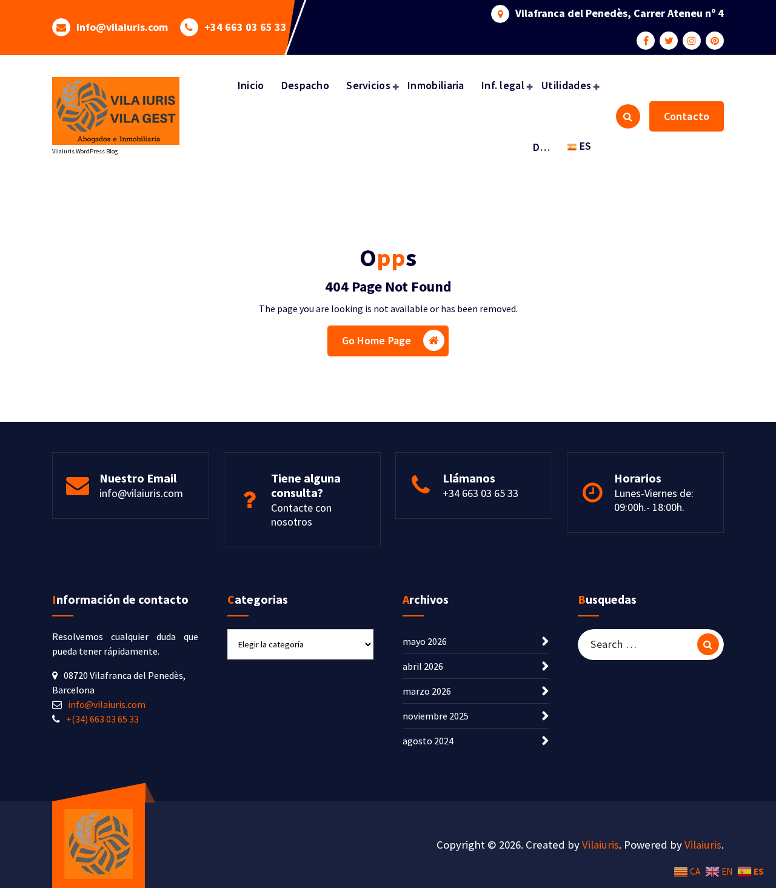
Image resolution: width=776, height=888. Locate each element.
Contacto (686, 116)
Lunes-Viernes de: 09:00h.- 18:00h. (654, 500)
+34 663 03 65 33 (245, 27)
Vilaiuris (600, 845)
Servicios (368, 85)
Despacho (305, 85)
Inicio (251, 85)
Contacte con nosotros (301, 515)
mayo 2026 (425, 641)
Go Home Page (377, 340)
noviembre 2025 (436, 716)
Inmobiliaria (435, 85)
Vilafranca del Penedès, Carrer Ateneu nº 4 (619, 13)
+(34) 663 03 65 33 (102, 719)
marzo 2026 (427, 691)
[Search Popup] (628, 116)
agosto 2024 (428, 741)
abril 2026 (423, 666)
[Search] (708, 644)
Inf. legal (502, 85)
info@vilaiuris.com (122, 27)
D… (541, 147)
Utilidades (566, 85)
